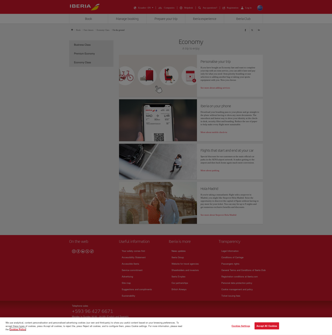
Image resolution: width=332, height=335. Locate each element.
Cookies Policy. (18, 329)
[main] (166, 326)
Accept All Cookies (266, 326)
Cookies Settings (241, 326)
